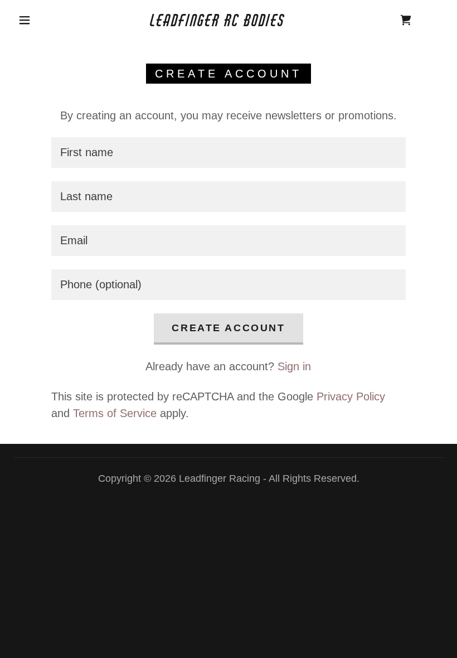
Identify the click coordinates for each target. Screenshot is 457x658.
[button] (24, 20)
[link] (218, 22)
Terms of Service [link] (115, 413)
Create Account (228, 327)
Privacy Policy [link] (351, 396)
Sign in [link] (294, 366)
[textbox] (228, 152)
